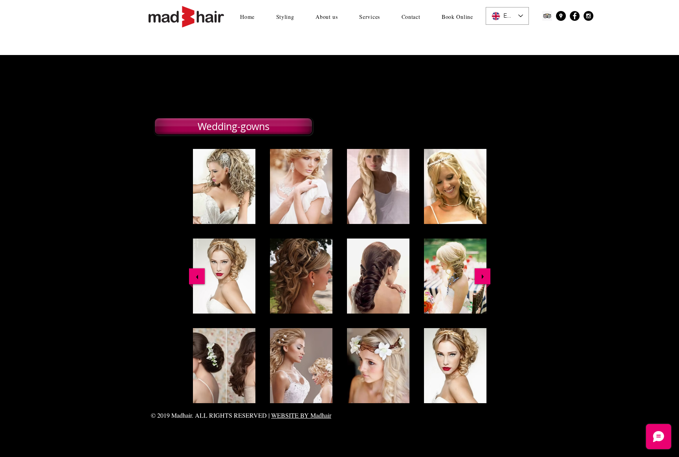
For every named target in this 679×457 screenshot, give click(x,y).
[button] (232, 126)
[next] (482, 276)
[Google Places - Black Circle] (561, 16)
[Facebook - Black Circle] (575, 16)
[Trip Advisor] (547, 16)
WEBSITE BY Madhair (301, 415)
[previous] (197, 276)
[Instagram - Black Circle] (588, 16)
